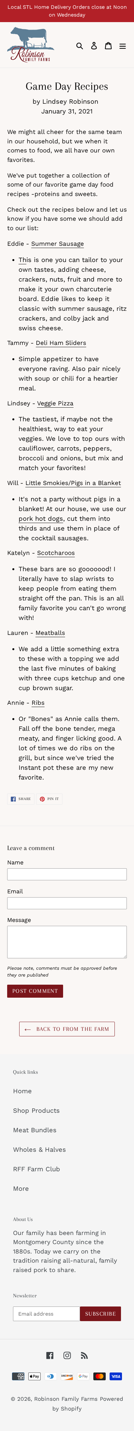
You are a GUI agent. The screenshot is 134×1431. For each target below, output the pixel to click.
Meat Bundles (35, 1130)
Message (19, 919)
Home (22, 1091)
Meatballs (50, 633)
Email (15, 891)
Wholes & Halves (39, 1149)
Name (15, 862)
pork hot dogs (41, 518)
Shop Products (36, 1110)
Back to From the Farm (72, 1029)
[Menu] (122, 45)
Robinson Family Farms (66, 1399)
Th (22, 260)
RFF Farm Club (36, 1169)
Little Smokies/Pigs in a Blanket (73, 483)
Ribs (38, 702)
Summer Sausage (57, 243)
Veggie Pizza (55, 403)
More (21, 1188)
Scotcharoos (56, 553)
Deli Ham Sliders (61, 343)
